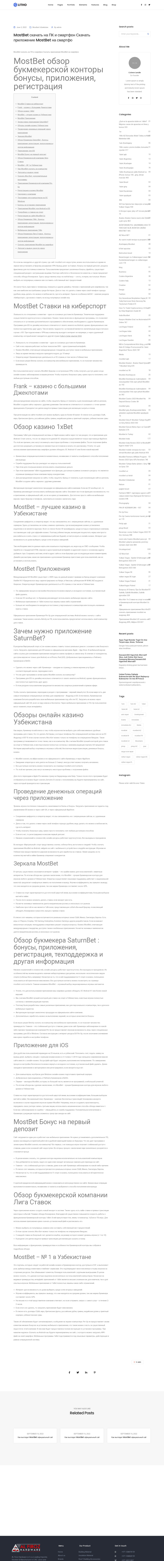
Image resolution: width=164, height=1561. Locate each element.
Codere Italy (123, 281)
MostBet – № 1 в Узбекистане (30, 165)
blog (120, 267)
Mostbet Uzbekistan (40, 27)
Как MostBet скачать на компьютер (32, 169)
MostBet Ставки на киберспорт (30, 104)
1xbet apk (123, 154)
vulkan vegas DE (141, 757)
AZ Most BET (124, 235)
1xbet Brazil (123, 182)
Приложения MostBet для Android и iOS (34, 208)
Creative (122, 285)
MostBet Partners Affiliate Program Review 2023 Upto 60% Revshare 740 (133, 458)
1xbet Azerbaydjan (126, 168)
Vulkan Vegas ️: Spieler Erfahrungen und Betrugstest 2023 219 (134, 559)
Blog (105, 5)
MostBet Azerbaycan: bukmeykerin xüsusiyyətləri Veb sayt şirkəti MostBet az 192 (134, 382)
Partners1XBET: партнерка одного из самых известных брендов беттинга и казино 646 (134, 496)
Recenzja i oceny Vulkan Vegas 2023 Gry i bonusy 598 (133, 533)
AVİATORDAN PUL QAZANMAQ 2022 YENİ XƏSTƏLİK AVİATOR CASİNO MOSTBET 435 (133, 228)
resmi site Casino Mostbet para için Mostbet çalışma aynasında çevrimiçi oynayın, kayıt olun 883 (133, 542)
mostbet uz (123, 471)
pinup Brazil (123, 528)
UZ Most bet (124, 554)
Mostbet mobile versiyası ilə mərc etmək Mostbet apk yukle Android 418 (134, 451)
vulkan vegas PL (126, 762)
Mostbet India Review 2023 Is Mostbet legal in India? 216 (134, 444)
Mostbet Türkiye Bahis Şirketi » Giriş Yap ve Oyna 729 (134, 465)
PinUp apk (123, 523)
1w (120, 132)
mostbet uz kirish (126, 475)
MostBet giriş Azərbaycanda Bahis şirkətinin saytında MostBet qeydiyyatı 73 (133, 413)
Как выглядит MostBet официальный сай (35, 1437)
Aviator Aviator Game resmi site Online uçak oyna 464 (134, 219)
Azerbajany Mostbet (127, 244)
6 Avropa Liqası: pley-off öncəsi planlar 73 (134, 212)
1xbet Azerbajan (125, 163)
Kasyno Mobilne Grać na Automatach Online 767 (133, 320)
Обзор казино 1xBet (26, 111)
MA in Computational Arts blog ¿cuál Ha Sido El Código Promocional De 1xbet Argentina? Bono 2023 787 (134, 347)
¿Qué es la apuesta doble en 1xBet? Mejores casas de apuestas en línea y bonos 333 (134, 124)
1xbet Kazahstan (125, 191)
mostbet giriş (124, 406)
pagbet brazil (124, 489)
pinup (123, 746)
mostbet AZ (137, 730)
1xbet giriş (123, 187)
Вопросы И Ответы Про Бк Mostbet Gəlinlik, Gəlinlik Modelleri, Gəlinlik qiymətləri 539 (133, 593)
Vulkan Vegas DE (125, 572)
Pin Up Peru (123, 512)
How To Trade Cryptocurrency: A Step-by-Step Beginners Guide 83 (134, 309)
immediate (135, 720)
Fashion (122, 294)
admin (59, 27)
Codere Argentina (126, 276)
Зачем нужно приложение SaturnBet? (33, 122)
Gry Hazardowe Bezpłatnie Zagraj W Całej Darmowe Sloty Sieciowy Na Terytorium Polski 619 (133, 301)
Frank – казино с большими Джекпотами (35, 107)
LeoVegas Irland (125, 336)
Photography (124, 503)
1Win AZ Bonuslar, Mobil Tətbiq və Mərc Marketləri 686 (134, 137)
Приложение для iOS (26, 151)
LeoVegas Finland (126, 327)
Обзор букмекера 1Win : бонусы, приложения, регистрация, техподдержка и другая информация (35, 223)
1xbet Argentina (125, 159)
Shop (114, 5)
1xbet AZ (136, 709)
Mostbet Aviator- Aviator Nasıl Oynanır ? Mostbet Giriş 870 (134, 364)
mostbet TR (139, 736)
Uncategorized (124, 549)
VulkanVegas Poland (127, 585)
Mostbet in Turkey (126, 434)
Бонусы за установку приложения (32, 205)
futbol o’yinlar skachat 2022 (71, 336)
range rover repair (127, 751)
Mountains (139, 741)
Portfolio (71, 5)
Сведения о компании (27, 194)
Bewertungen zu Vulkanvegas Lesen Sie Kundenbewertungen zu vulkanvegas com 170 (134, 260)
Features (95, 5)
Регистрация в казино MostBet (30, 190)
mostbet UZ (125, 741)
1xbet (144, 704)
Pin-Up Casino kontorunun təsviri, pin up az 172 (134, 517)
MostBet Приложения (26, 118)
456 (120, 200)
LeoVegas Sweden (126, 340)
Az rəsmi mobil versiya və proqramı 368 (134, 240)
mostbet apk (124, 359)
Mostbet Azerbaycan (127, 375)
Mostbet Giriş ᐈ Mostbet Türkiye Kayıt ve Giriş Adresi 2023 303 (134, 421)
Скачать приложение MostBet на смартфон (35, 245)
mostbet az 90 (125, 370)
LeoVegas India (125, 331)
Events (123, 720)
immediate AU (126, 725)
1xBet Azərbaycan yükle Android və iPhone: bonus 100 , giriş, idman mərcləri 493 (133, 175)
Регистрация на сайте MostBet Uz (31, 216)
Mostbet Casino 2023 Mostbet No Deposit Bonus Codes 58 (132, 400)
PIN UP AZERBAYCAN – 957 (130, 508)
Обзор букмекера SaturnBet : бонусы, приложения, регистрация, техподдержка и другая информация (35, 143)
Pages (60, 5)
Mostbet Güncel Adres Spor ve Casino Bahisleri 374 (134, 428)
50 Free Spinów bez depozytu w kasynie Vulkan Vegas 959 (134, 205)
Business (122, 272)
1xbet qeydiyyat (125, 195)
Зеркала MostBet (25, 136)
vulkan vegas (125, 757)
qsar (144, 746)
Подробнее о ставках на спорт (30, 212)
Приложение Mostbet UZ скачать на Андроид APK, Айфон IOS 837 (134, 620)
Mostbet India (124, 439)
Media (121, 354)
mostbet (124, 730)
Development (139, 714)
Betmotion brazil (125, 253)
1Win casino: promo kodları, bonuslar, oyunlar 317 (133, 148)
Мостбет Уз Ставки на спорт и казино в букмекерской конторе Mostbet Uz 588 (134, 602)
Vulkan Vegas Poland (127, 581)
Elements (83, 5)
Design (121, 290)
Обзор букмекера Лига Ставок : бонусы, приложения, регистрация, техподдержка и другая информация (35, 237)
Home (50, 5)
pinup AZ (134, 746)
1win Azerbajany (125, 143)
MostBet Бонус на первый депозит (32, 154)
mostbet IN (125, 736)
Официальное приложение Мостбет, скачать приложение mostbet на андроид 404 (134, 612)
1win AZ (133, 704)
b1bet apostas (124, 249)
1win (123, 704)
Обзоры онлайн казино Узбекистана (33, 125)
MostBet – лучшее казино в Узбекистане (34, 115)
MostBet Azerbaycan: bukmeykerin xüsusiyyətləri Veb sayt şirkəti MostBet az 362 (134, 392)
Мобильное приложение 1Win (30, 230)
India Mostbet (124, 315)
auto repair (125, 714)
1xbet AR (124, 709)
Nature (121, 484)
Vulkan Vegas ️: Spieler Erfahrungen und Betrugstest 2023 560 (134, 566)
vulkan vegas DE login (127, 577)
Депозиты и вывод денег (28, 172)
